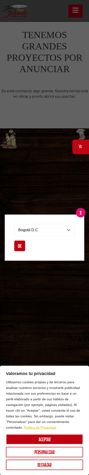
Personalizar (44, 452)
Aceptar (45, 439)
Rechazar (44, 465)
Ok (20, 246)
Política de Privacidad (40, 427)
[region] (44, 420)
